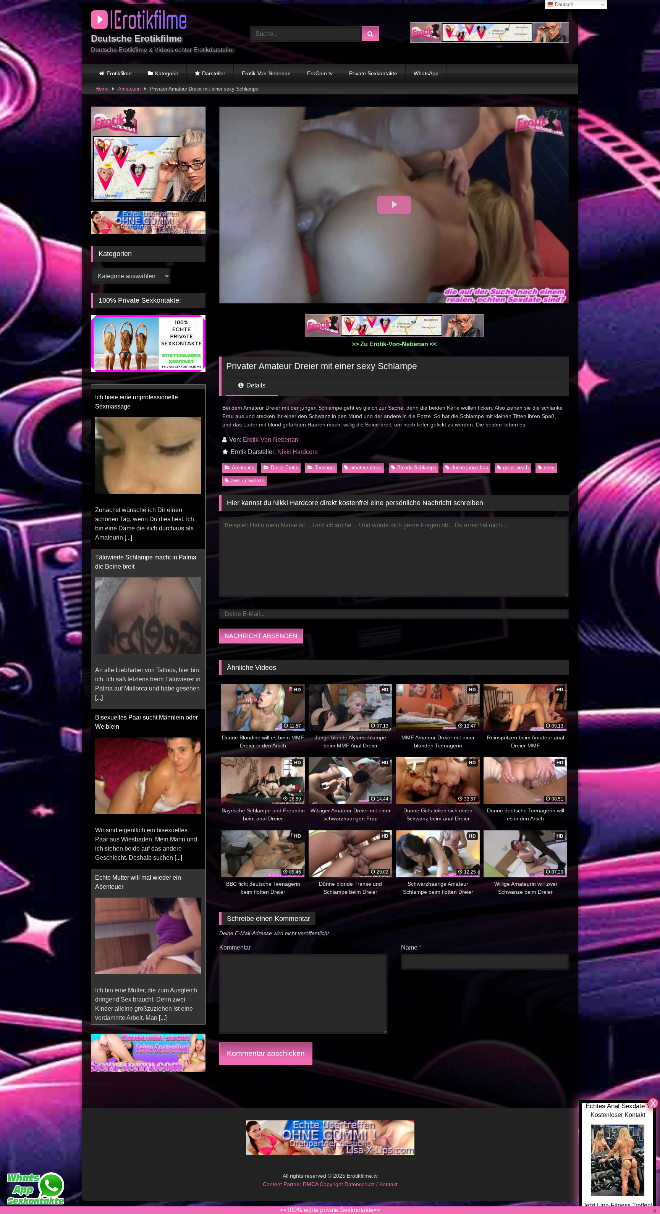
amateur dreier (366, 467)
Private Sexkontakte (373, 73)
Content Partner (283, 1184)
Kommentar (235, 947)
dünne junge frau (469, 467)
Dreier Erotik (284, 467)
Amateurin (129, 89)
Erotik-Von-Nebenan (266, 73)
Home (101, 89)
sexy (549, 467)
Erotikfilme (119, 73)
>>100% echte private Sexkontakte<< (330, 1210)
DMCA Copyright (324, 1184)
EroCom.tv (320, 73)
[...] (128, 533)
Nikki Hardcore (297, 452)
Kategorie (166, 73)
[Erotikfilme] (138, 21)
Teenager (325, 467)
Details (255, 385)
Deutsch (563, 4)
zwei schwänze (247, 480)
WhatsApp (426, 73)
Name (411, 947)
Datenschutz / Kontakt (371, 1184)
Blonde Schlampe (416, 467)
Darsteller (213, 73)
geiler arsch (516, 467)
